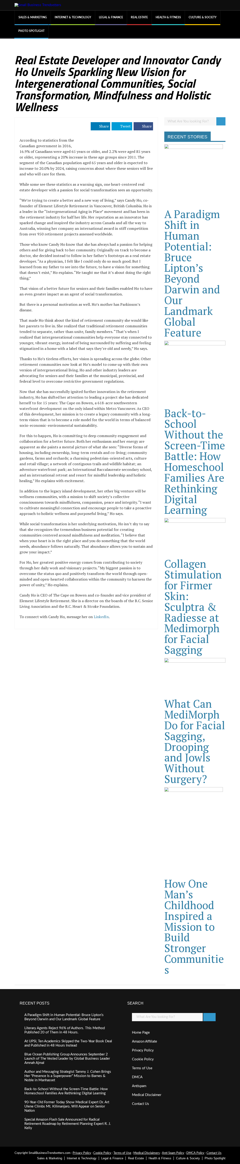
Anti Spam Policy (173, 1153)
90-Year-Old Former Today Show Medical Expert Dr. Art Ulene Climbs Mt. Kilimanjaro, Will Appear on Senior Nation (66, 1106)
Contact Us (140, 1104)
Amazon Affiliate (144, 1041)
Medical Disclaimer (146, 1095)
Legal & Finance (111, 17)
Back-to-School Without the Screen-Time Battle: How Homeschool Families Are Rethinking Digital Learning (194, 461)
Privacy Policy (143, 1050)
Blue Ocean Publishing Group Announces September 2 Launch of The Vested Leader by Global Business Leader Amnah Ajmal (67, 1059)
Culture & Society (203, 17)
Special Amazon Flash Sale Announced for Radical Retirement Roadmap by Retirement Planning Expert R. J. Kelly (67, 1124)
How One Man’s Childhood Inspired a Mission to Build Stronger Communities (194, 926)
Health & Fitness (168, 17)
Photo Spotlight (31, 31)
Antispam (139, 1086)
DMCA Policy (195, 1153)
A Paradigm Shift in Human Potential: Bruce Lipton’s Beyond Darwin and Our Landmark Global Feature (192, 273)
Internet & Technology (73, 17)
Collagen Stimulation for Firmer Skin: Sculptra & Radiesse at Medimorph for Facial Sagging (193, 606)
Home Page (141, 1032)
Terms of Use (142, 1068)
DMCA (137, 1077)
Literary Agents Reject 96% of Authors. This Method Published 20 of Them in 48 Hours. (64, 1030)
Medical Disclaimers (146, 1153)
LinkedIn (101, 616)
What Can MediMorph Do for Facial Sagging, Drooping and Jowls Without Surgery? (194, 741)
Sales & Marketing (33, 17)
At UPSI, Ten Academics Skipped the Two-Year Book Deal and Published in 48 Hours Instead (68, 1043)
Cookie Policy (143, 1059)
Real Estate (139, 17)
